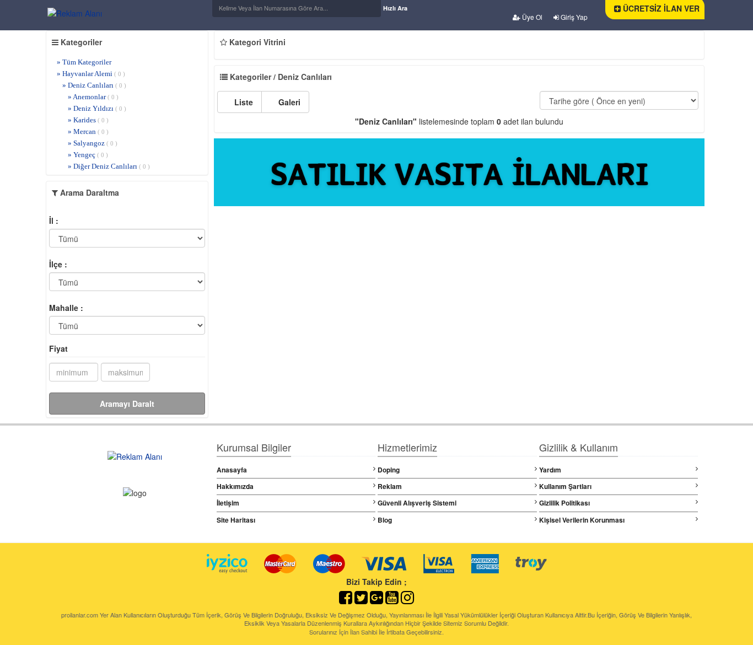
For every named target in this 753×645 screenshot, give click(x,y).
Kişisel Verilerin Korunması (582, 520)
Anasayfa (232, 470)
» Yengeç (88, 154)
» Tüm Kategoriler (84, 62)
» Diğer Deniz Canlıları (109, 166)
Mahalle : (66, 307)
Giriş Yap (573, 17)
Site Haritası (236, 520)
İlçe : (58, 264)
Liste (242, 102)
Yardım (550, 470)
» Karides (88, 120)
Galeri (288, 102)
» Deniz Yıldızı (97, 108)
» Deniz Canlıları (94, 85)
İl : (53, 220)
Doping (389, 470)
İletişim (228, 503)
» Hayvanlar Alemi (91, 73)
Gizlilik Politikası (564, 503)
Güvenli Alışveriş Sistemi (417, 503)
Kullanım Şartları (565, 486)
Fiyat (58, 348)
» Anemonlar (93, 97)
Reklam (390, 486)
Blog (385, 520)
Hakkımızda (235, 486)
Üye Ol (531, 17)
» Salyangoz (92, 143)
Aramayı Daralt (127, 403)
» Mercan (88, 131)
